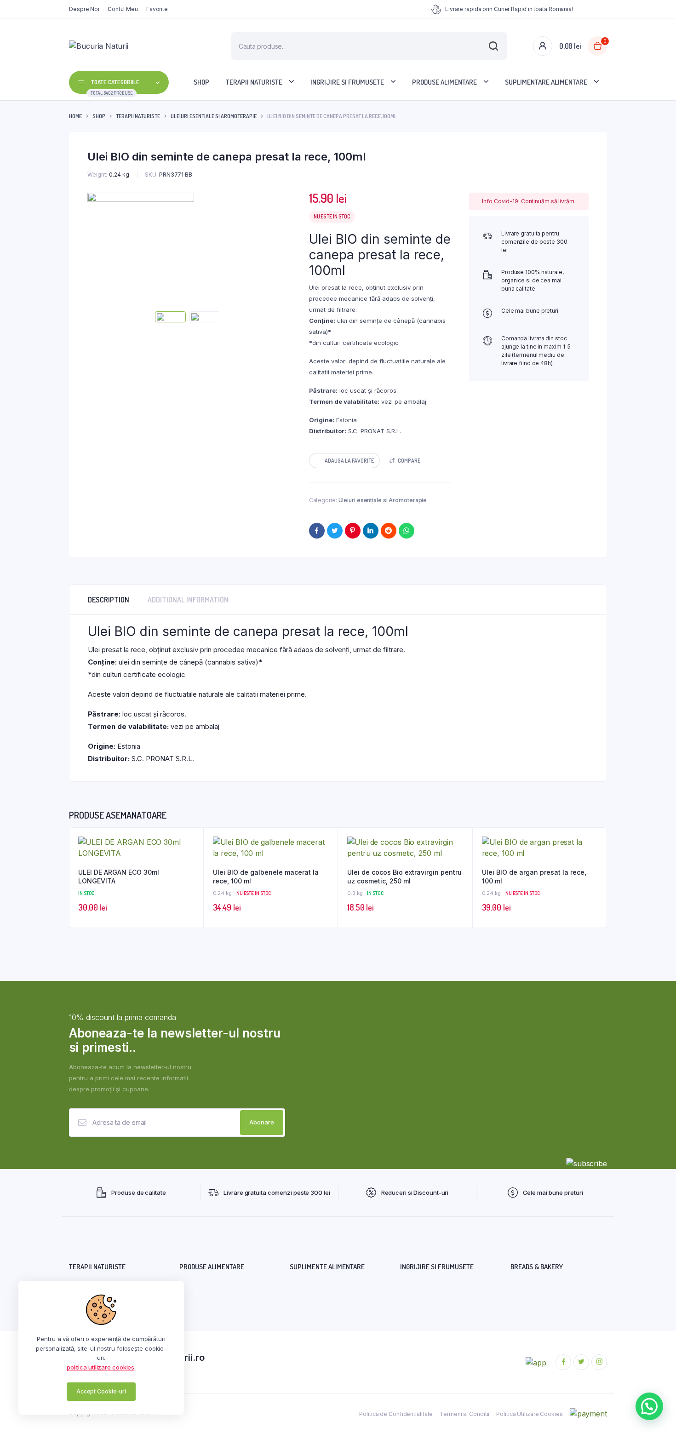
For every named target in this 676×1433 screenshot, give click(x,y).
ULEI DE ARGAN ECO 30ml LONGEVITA (118, 876)
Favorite (157, 9)
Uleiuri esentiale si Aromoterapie (214, 116)
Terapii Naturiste (254, 82)
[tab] (108, 599)
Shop (201, 82)
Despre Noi (84, 9)
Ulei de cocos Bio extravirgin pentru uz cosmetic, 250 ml (404, 876)
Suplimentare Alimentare (546, 82)
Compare (409, 460)
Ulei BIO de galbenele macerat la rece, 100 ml (266, 876)
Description (108, 599)
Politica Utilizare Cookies (529, 1413)
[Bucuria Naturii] (130, 46)
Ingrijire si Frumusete (347, 82)
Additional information (188, 599)
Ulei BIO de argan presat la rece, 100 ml (534, 876)
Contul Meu (123, 9)
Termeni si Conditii (464, 1413)
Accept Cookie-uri (101, 1391)
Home (75, 116)
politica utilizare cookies (100, 1367)
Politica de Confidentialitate (396, 1413)
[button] (344, 460)
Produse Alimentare (444, 82)
